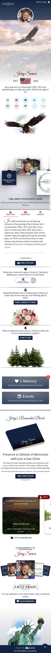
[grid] (25, 177)
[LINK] (43, 106)
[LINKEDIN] (7, 106)
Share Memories (27, 601)
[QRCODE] (7, 100)
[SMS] (25, 106)
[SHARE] (34, 106)
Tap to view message (23, 538)
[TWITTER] (34, 100)
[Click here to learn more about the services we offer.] (25, 587)
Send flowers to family (25, 302)
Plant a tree (25, 338)
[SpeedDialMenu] (45, 647)
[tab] (10, 213)
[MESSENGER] (25, 100)
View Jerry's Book (25, 476)
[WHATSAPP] (43, 100)
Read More (25, 258)
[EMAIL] (16, 106)
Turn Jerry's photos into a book (25, 199)
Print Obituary (27, 263)
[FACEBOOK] (16, 100)
